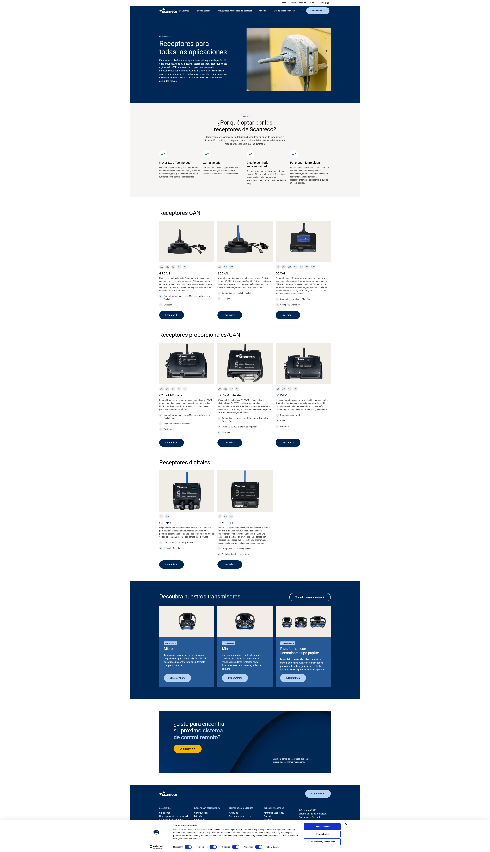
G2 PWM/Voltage (170, 395)
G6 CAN (281, 273)
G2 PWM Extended (229, 395)
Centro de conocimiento (241, 808)
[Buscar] (303, 10)
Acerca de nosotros (298, 3)
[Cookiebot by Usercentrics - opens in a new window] (156, 847)
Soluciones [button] (184, 11)
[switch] (213, 847)
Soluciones (165, 808)
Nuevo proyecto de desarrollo (174, 816)
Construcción (201, 812)
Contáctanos (316, 10)
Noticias (268, 819)
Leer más (170, 315)
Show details (273, 847)
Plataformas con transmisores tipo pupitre (299, 651)
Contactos (316, 793)
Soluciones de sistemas (171, 819)
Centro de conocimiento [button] (284, 11)
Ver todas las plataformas (308, 597)
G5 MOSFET (225, 523)
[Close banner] (346, 824)
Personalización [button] (203, 11)
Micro (168, 649)
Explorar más (293, 678)
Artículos (233, 812)
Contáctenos (186, 748)
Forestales (199, 819)
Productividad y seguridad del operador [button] (234, 11)
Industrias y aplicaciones (207, 808)
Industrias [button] (263, 11)
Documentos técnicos (240, 816)
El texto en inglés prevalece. (313, 813)
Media (321, 3)
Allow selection (322, 834)
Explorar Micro (177, 678)
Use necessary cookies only (322, 842)
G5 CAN (222, 273)
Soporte (284, 3)
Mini (225, 649)
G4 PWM (281, 395)
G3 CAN (164, 273)
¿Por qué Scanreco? (274, 812)
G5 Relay (165, 523)
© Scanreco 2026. (308, 810)
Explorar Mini (235, 678)
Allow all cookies (322, 826)
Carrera (312, 3)
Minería (198, 816)
